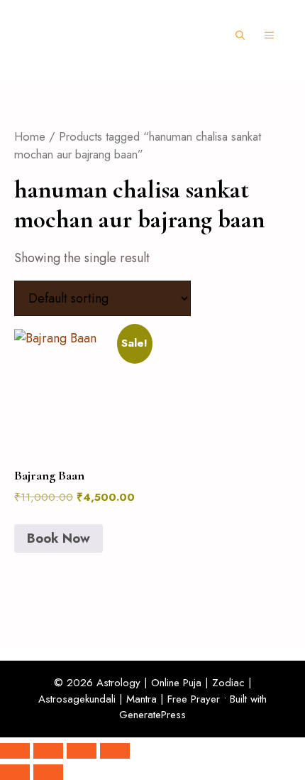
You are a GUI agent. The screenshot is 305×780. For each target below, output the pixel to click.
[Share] (81, 751)
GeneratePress (152, 714)
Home (29, 136)
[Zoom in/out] (15, 751)
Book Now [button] (58, 538)
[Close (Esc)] (115, 751)
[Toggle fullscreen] (48, 751)
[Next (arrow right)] (48, 772)
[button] (240, 35)
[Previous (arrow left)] (15, 772)
